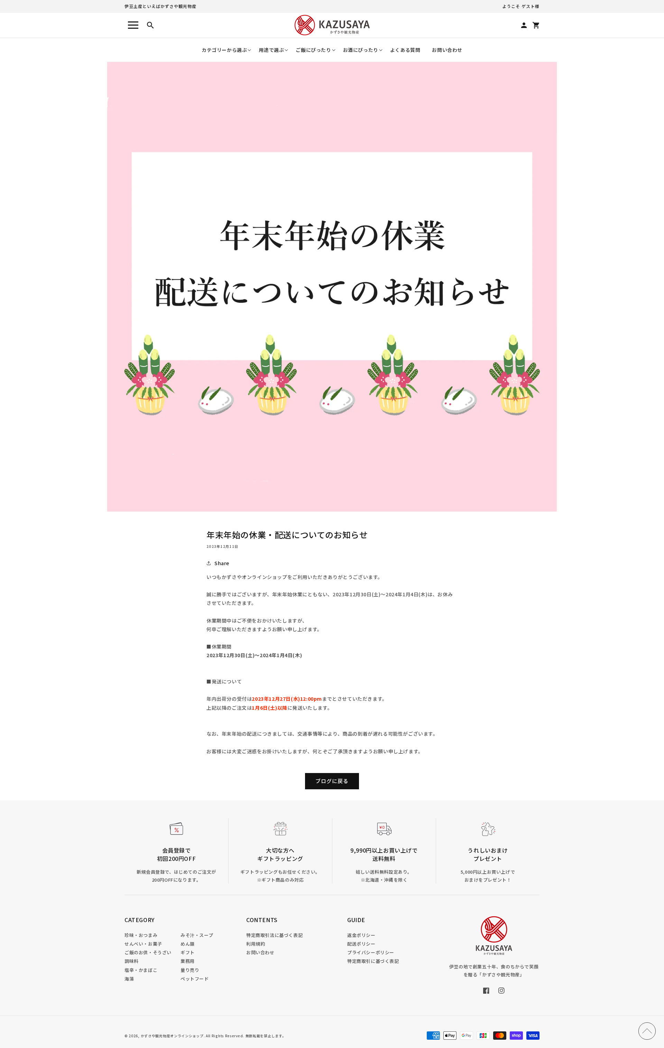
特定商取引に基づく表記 (373, 961)
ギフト (188, 952)
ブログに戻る (332, 780)
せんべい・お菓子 (143, 943)
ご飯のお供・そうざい (148, 952)
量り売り (190, 970)
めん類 (188, 943)
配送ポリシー (361, 943)
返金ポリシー (361, 935)
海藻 (129, 978)
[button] (224, 50)
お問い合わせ (260, 952)
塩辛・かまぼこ (140, 970)
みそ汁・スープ (197, 935)
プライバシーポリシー (370, 952)
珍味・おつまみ (140, 935)
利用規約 (255, 943)
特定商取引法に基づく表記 (274, 935)
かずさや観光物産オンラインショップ (172, 1035)
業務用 (188, 961)
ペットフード (195, 978)
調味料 (131, 961)
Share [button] (221, 563)
